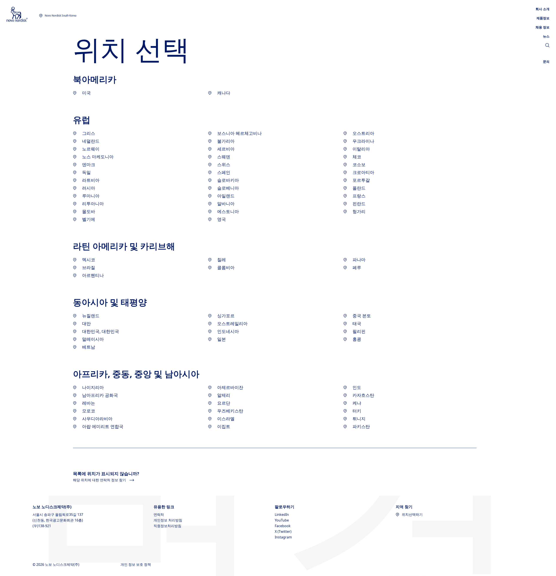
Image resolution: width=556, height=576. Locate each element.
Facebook (283, 525)
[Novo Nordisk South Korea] (23, 14)
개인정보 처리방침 (168, 520)
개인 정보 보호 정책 (136, 564)
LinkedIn (282, 514)
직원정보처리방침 (167, 525)
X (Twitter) (283, 531)
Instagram (283, 537)
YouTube (282, 520)
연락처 (159, 514)
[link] (546, 36)
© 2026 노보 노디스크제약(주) (56, 564)
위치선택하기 (412, 514)
